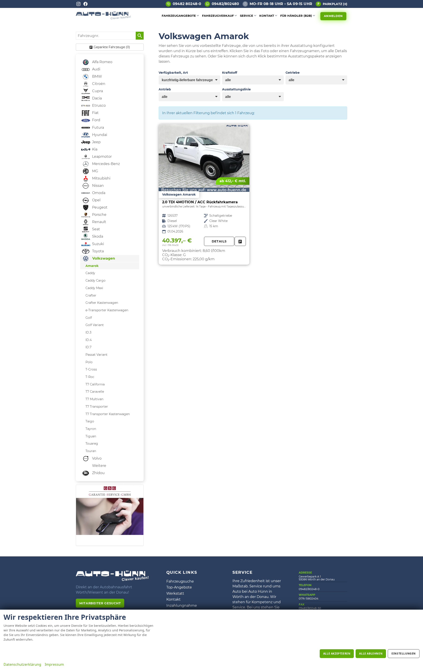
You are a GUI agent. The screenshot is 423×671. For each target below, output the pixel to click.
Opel (95, 200)
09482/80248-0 (309, 589)
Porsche (98, 215)
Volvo (96, 458)
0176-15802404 (308, 598)
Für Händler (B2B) (296, 15)
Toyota (97, 251)
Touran (90, 451)
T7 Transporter (96, 407)
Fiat (95, 113)
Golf (88, 318)
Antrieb (165, 89)
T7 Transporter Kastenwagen (107, 414)
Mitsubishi (100, 178)
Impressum (54, 664)
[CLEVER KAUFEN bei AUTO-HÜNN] (103, 18)
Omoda (98, 193)
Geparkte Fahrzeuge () (112, 47)
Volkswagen (103, 258)
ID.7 (88, 347)
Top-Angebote (179, 587)
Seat (95, 229)
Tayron (90, 429)
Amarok (91, 266)
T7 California (95, 384)
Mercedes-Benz (105, 164)
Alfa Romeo (101, 62)
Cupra (97, 91)
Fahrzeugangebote (179, 15)
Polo (89, 362)
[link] (240, 241)
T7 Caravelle (94, 392)
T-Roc (89, 377)
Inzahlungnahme (181, 605)
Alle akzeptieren (337, 653)
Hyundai (99, 135)
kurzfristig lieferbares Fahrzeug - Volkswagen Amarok (204, 194)
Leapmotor (101, 156)
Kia (94, 149)
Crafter (90, 295)
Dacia (96, 98)
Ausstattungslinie (236, 89)
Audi (95, 69)
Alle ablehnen (370, 653)
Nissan (97, 185)
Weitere (98, 466)
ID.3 (88, 332)
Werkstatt (175, 593)
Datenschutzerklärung (22, 664)
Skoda (97, 236)
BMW (96, 76)
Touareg (91, 444)
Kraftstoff (229, 73)
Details (219, 241)
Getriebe (293, 73)
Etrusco (98, 105)
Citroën (98, 84)
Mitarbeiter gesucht (100, 603)
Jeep (96, 142)
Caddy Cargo (95, 280)
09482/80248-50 (310, 608)
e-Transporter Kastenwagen (106, 310)
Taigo (89, 421)
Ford (95, 120)
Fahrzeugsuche (180, 581)
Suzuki (97, 244)
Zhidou (98, 473)
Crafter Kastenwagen (101, 303)
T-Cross (91, 369)
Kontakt (266, 15)
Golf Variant (94, 325)
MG (94, 171)
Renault (98, 222)
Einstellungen (403, 653)
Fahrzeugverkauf (218, 15)
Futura (97, 127)
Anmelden (333, 16)
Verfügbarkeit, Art (173, 73)
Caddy (90, 273)
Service (246, 15)
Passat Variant (96, 355)
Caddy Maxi (94, 288)
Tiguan (90, 436)
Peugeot (99, 207)
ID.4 (88, 340)
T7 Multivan (94, 399)
